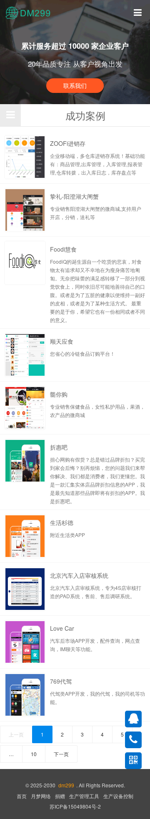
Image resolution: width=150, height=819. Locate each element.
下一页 (61, 753)
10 (34, 753)
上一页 (16, 734)
